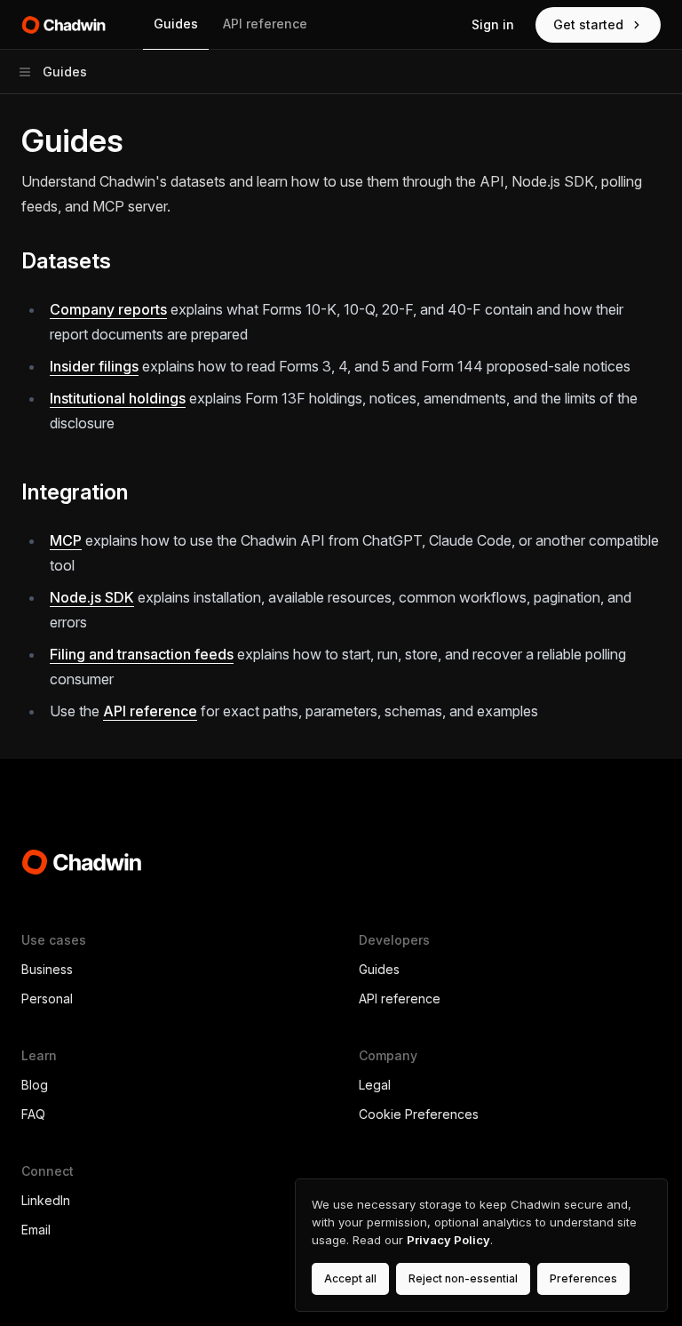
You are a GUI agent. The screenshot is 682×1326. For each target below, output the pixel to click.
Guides (176, 23)
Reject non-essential (463, 1278)
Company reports (108, 309)
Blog (34, 1084)
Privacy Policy (448, 1240)
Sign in (493, 24)
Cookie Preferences (419, 1114)
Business (47, 969)
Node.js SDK (92, 597)
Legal (375, 1084)
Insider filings (94, 366)
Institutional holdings (118, 398)
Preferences (583, 1278)
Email (36, 1229)
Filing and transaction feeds (142, 654)
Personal (47, 998)
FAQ (33, 1114)
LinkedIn (45, 1200)
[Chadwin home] (68, 24)
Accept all (350, 1278)
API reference (265, 23)
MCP (66, 540)
